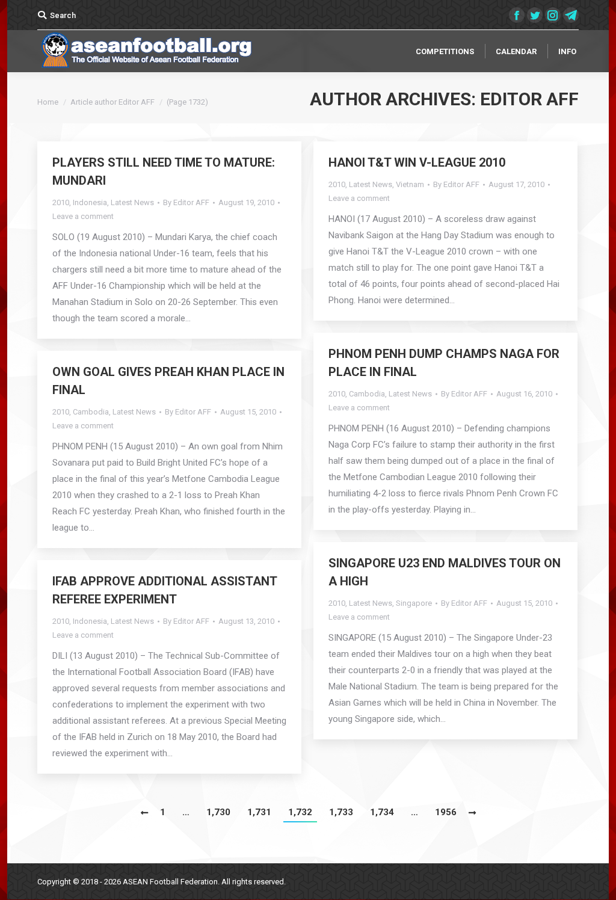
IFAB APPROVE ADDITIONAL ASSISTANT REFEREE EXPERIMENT (164, 590)
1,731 (259, 812)
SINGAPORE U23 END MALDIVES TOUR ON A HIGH (444, 572)
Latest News (132, 202)
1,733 (341, 812)
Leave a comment (83, 216)
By (186, 202)
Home (47, 101)
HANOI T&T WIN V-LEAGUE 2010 (416, 162)
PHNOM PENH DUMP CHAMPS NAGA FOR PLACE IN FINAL (443, 363)
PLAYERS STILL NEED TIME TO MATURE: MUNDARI (163, 171)
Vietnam (410, 184)
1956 (446, 812)
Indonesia (90, 202)
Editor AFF (529, 98)
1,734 (382, 812)
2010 (60, 202)
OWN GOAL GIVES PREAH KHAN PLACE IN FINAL (168, 381)
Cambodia (367, 393)
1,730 (218, 812)
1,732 (300, 812)
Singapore (414, 603)
